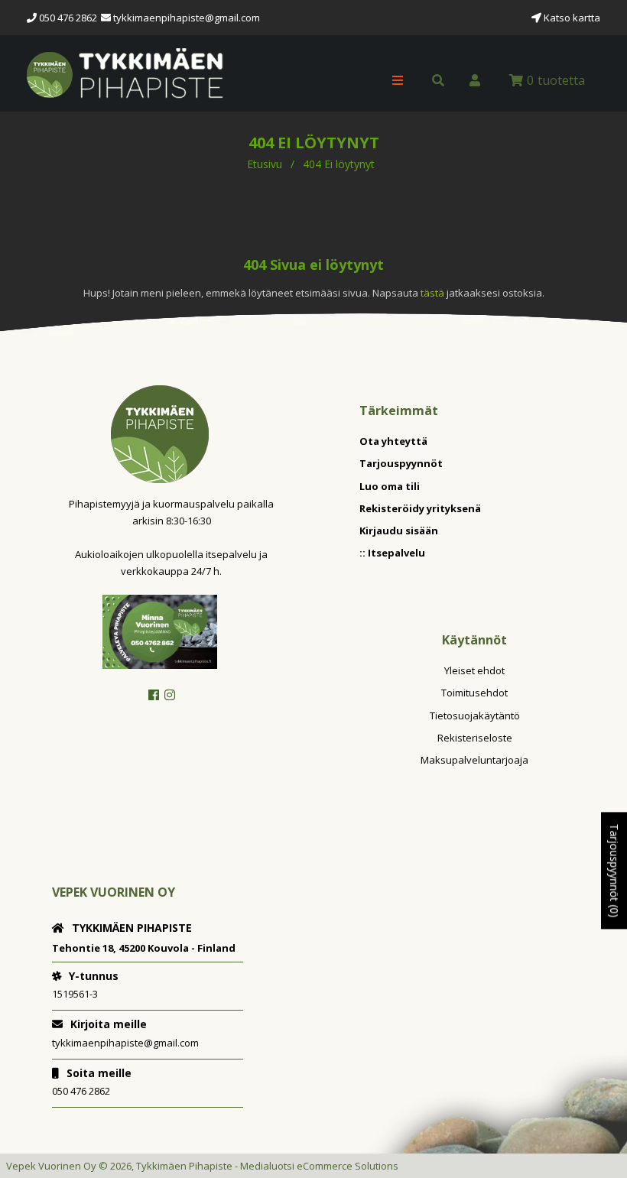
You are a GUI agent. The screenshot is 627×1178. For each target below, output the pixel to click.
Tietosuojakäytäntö (475, 715)
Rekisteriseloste (474, 738)
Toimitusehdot (474, 692)
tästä (434, 293)
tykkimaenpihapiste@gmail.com (186, 17)
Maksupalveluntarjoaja (474, 760)
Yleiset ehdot (474, 670)
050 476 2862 (81, 1091)
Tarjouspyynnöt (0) (614, 870)
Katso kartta (570, 17)
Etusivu (264, 164)
